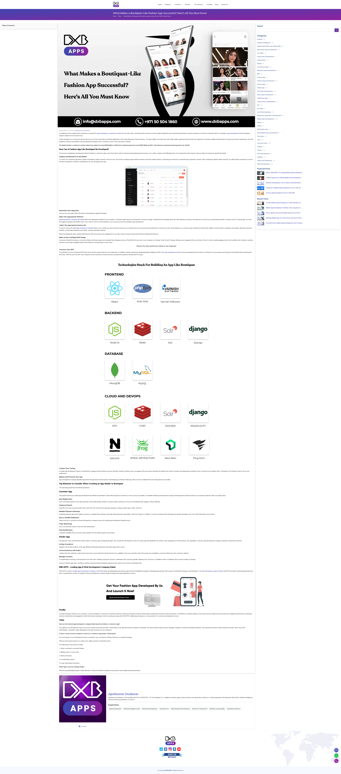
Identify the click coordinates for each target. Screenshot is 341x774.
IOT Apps (261, 108)
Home (160, 5)
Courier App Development (266, 56)
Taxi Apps (262, 136)
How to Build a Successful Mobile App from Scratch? (283, 213)
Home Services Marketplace (267, 101)
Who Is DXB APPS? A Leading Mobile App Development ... (284, 172)
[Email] (336, 750)
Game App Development (266, 95)
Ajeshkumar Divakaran (82, 130)
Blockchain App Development (268, 49)
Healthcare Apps (264, 98)
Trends (261, 150)
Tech (260, 140)
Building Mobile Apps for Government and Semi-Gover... (284, 218)
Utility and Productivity (266, 160)
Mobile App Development (267, 119)
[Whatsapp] (336, 756)
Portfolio (210, 5)
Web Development (265, 164)
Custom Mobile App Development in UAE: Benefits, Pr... (284, 203)
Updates (261, 157)
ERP (259, 74)
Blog (216, 5)
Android (261, 39)
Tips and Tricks (264, 143)
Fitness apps (263, 84)
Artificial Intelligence (265, 43)
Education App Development (268, 70)
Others (260, 126)
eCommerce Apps (264, 67)
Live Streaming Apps (265, 112)
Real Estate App (264, 129)
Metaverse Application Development (270, 115)
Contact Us (224, 5)
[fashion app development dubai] (156, 591)
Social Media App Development (268, 133)
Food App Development (266, 91)
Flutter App (262, 88)
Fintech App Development (267, 81)
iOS (259, 105)
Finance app (262, 77)
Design (260, 63)
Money (260, 122)
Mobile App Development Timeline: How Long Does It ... (284, 208)
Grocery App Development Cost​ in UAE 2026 (280, 193)
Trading (260, 146)
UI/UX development (264, 153)
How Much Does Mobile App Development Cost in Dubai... (284, 223)
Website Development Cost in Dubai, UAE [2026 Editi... (283, 183)
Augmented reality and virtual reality (270, 46)
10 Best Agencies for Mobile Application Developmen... (284, 177)
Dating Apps (262, 60)
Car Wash (261, 53)
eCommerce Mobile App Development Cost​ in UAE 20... (283, 188)
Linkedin (84, 726)
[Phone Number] (336, 761)
